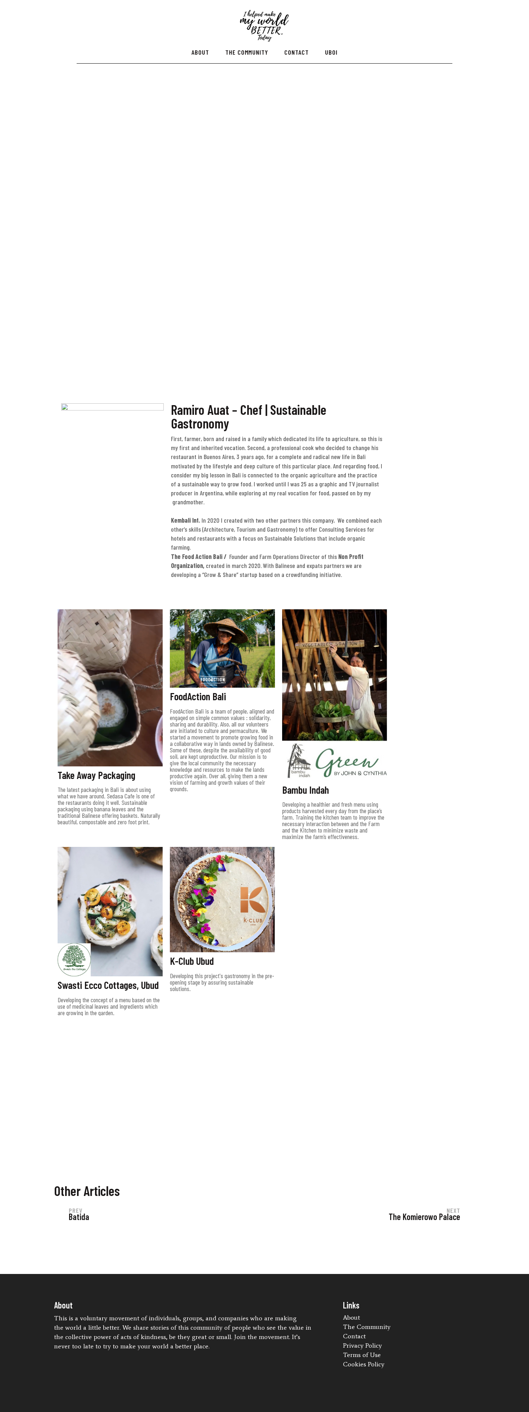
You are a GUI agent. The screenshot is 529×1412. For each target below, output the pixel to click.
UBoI (331, 52)
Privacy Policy (362, 1345)
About (200, 52)
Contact (296, 52)
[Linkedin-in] (347, 1373)
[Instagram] (373, 1373)
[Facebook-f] (360, 1373)
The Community (246, 52)
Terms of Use (362, 1354)
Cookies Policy (363, 1364)
